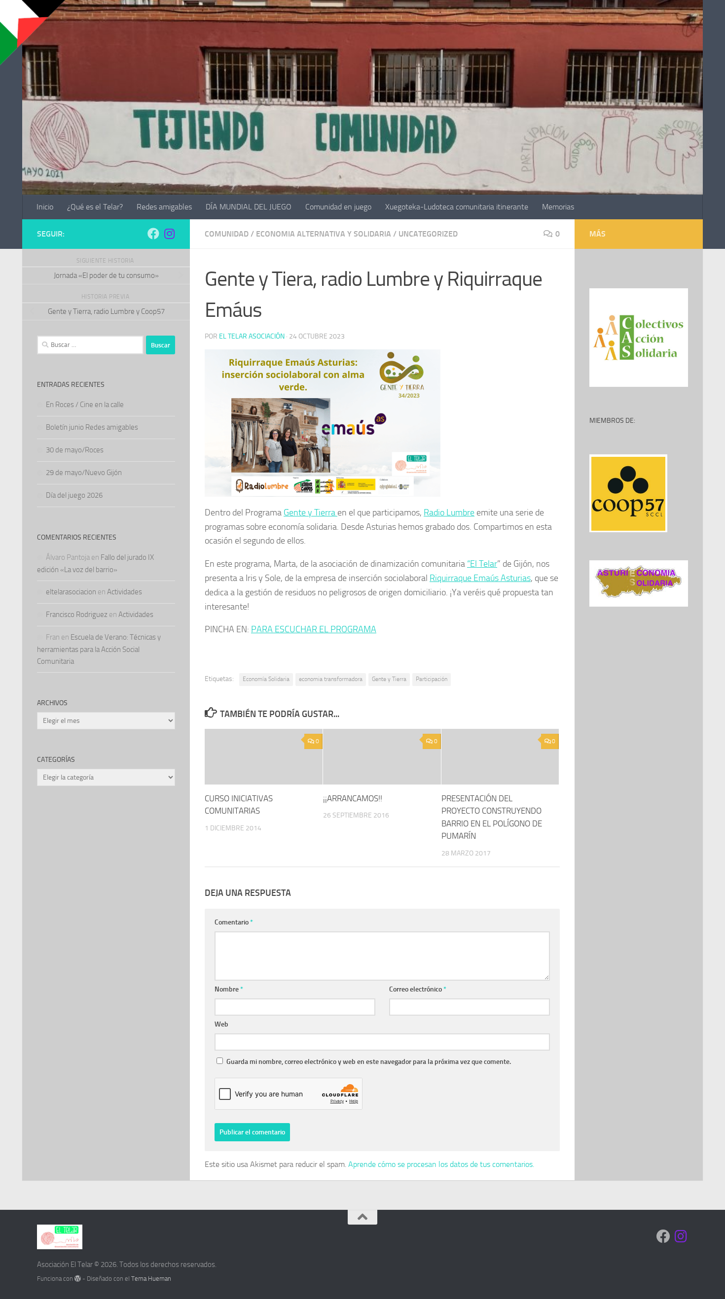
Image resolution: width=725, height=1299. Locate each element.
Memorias (558, 206)
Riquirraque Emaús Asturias (480, 578)
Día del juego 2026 (74, 495)
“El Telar (482, 563)
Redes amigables (164, 206)
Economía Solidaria (266, 679)
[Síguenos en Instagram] (169, 233)
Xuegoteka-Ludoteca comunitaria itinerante (456, 206)
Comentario (234, 922)
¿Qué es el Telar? (95, 206)
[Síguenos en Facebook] (153, 233)
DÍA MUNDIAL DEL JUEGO (248, 206)
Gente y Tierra (310, 512)
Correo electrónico (417, 989)
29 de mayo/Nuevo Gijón (84, 472)
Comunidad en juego (338, 206)
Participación (431, 679)
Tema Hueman (151, 1278)
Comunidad (227, 234)
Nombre (229, 989)
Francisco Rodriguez (77, 614)
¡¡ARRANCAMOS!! (352, 798)
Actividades (124, 591)
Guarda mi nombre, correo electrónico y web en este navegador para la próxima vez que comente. (368, 1062)
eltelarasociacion (71, 591)
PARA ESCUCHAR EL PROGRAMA (313, 629)
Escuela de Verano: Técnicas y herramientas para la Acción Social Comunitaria (99, 649)
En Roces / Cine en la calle (85, 404)
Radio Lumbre (449, 512)
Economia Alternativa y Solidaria (323, 234)
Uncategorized (428, 234)
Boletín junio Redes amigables (92, 427)
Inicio (44, 206)
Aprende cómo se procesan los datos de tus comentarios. (441, 1164)
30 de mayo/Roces (75, 449)
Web (221, 1024)
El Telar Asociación (252, 336)
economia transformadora (330, 679)
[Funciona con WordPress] (77, 1278)
